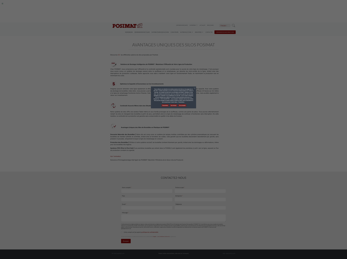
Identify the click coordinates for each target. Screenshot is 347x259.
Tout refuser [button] (173, 105)
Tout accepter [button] (182, 105)
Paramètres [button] (165, 105)
